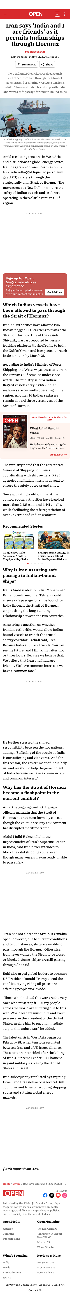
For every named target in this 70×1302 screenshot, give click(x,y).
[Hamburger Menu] (5, 14)
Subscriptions (11, 1238)
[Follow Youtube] (58, 1195)
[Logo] (35, 14)
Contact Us (35, 1290)
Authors (8, 1228)
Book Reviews (45, 1272)
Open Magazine (48, 1221)
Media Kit (58, 1284)
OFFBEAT (57, 14)
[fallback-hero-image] (19, 540)
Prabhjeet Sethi (35, 51)
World (7, 1267)
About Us (44, 1284)
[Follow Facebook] (45, 1195)
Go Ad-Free (54, 292)
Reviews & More (49, 1255)
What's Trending (15, 1255)
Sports (7, 1277)
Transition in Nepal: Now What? (49, 1235)
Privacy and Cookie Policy (21, 1284)
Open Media (11, 1221)
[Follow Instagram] (64, 1195)
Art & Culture (45, 1262)
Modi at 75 (43, 1242)
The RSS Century (47, 1228)
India (6, 1262)
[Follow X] (51, 1195)
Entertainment (12, 1272)
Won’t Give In (45, 1247)
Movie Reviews (46, 1267)
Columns (8, 1233)
